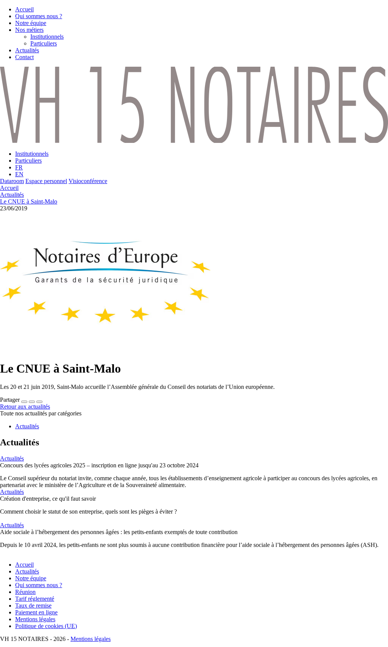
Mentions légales (90, 639)
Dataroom (12, 181)
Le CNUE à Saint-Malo (28, 201)
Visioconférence (88, 181)
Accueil (9, 188)
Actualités (12, 194)
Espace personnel (46, 181)
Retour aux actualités (25, 406)
